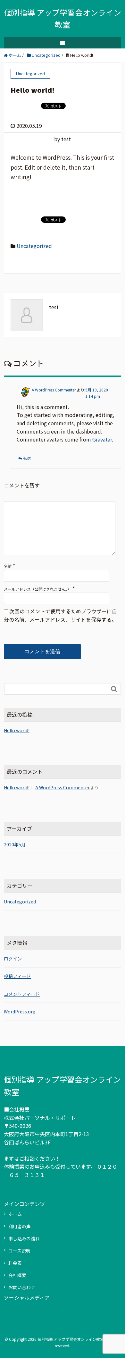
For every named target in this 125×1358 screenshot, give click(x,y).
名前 (8, 566)
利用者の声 (19, 1226)
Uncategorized (34, 246)
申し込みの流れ (24, 1238)
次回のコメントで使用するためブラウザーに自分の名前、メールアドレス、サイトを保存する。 (60, 615)
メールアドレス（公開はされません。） (37, 589)
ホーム (15, 1214)
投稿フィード (17, 976)
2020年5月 (15, 844)
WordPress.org (20, 1011)
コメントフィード (22, 994)
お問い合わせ (21, 1287)
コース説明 (19, 1250)
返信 (27, 458)
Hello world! (16, 730)
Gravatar (102, 439)
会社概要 (17, 1275)
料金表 (15, 1263)
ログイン (13, 958)
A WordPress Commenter (54, 389)
